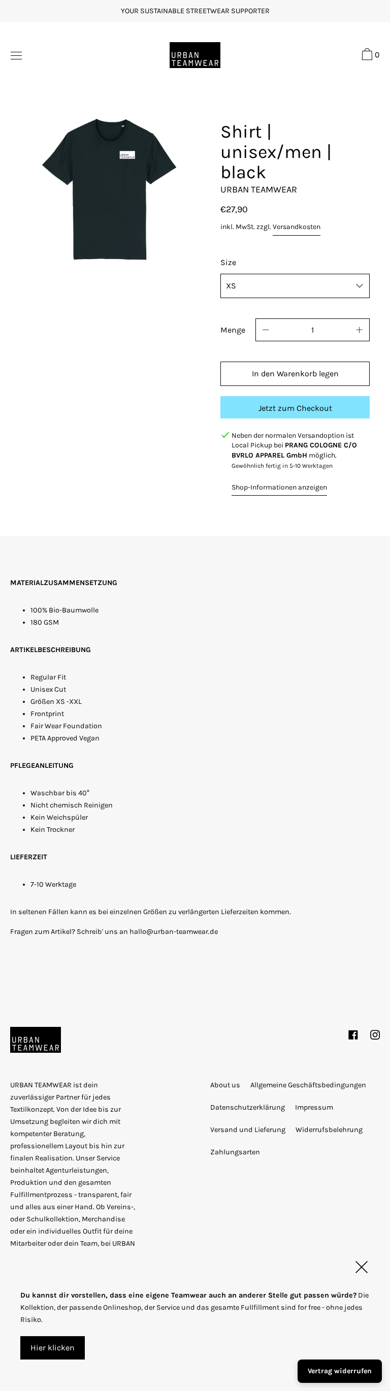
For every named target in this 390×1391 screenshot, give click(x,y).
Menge (232, 330)
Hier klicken (52, 1347)
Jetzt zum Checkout (295, 408)
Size (228, 262)
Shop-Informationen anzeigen (279, 487)
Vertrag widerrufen (340, 1371)
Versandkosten (296, 226)
